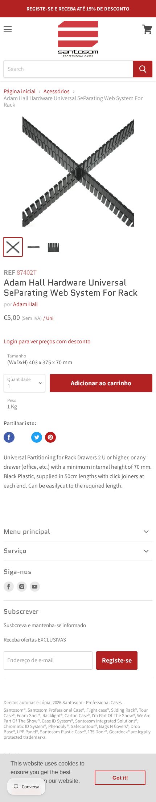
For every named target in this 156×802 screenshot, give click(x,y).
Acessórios (57, 91)
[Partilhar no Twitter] (36, 437)
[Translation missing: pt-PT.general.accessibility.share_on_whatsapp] (22, 437)
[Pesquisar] (142, 69)
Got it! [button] (120, 778)
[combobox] (68, 69)
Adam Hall (25, 304)
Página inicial (20, 91)
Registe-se (117, 660)
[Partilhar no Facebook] (9, 437)
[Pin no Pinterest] (50, 437)
